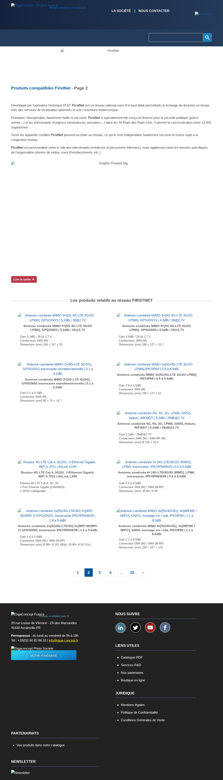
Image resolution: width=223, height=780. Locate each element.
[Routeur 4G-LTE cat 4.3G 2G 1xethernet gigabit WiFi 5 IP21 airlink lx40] (58, 464)
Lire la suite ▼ (24, 279)
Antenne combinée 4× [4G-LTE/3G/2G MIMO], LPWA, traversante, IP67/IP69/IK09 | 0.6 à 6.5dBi (156, 474)
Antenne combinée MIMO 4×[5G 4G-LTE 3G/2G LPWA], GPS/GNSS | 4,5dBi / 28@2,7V (156, 328)
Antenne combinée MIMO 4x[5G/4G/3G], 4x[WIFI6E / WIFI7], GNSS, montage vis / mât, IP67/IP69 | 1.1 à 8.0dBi (156, 530)
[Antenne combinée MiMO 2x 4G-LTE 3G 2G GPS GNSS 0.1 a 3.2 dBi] (58, 369)
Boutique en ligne (133, 680)
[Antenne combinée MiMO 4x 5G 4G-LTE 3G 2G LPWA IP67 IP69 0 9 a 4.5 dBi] (156, 366)
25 (132, 572)
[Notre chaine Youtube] (150, 627)
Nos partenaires (132, 672)
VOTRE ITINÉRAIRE (43, 655)
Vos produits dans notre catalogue (41, 745)
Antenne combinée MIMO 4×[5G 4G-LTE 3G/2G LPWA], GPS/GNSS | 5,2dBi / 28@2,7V (57, 328)
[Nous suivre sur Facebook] (165, 627)
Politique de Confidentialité (139, 712)
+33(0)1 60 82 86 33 (32, 640)
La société (121, 11)
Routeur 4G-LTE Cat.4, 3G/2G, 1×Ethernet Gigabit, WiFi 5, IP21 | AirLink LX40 (58, 474)
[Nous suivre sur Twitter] (135, 627)
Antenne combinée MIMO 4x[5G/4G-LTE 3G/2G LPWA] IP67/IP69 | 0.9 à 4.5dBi (156, 376)
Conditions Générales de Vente (143, 720)
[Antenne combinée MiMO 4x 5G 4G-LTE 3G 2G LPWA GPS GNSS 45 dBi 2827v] (156, 318)
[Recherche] (207, 37)
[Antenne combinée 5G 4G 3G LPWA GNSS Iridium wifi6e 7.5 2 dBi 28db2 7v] (156, 415)
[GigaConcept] (34, 4)
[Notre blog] (203, 14)
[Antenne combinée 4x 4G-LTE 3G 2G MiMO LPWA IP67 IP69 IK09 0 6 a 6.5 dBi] (156, 464)
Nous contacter (154, 11)
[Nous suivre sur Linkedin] (120, 628)
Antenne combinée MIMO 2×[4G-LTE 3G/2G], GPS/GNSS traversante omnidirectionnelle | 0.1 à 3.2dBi (57, 383)
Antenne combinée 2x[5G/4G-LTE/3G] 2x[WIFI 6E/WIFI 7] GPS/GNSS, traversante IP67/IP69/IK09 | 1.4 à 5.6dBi (57, 528)
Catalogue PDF (132, 657)
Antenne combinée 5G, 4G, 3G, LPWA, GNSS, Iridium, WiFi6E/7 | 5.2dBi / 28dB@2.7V (156, 425)
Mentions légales (133, 705)
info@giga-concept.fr (63, 640)
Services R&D (131, 665)
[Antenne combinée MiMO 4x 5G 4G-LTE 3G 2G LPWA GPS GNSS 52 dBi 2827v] (58, 318)
